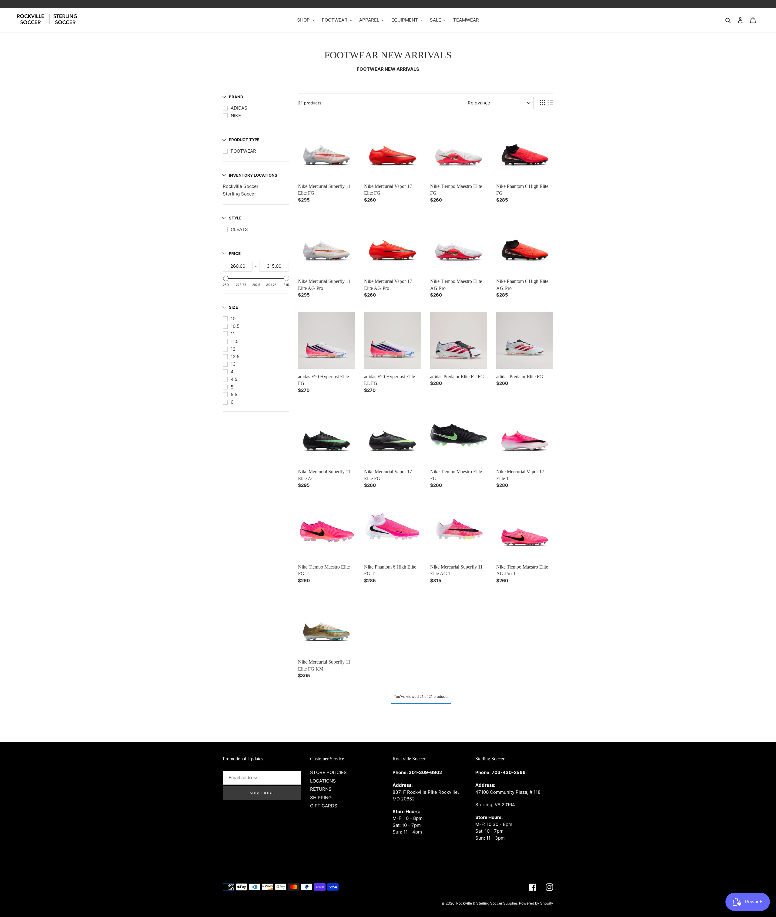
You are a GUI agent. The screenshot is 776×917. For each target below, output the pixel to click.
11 (233, 334)
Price (235, 253)
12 (233, 349)
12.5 (235, 356)
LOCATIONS (323, 781)
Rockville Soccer (241, 186)
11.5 (235, 341)
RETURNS (321, 789)
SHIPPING (321, 797)
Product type (244, 139)
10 (233, 318)
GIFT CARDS (323, 806)
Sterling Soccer (239, 194)
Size (233, 307)
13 (233, 364)
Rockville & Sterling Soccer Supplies (487, 903)
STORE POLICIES (328, 772)
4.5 (234, 379)
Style (235, 218)
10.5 (235, 326)
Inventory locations (253, 175)
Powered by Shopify (536, 903)
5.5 (234, 394)
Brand (236, 96)
